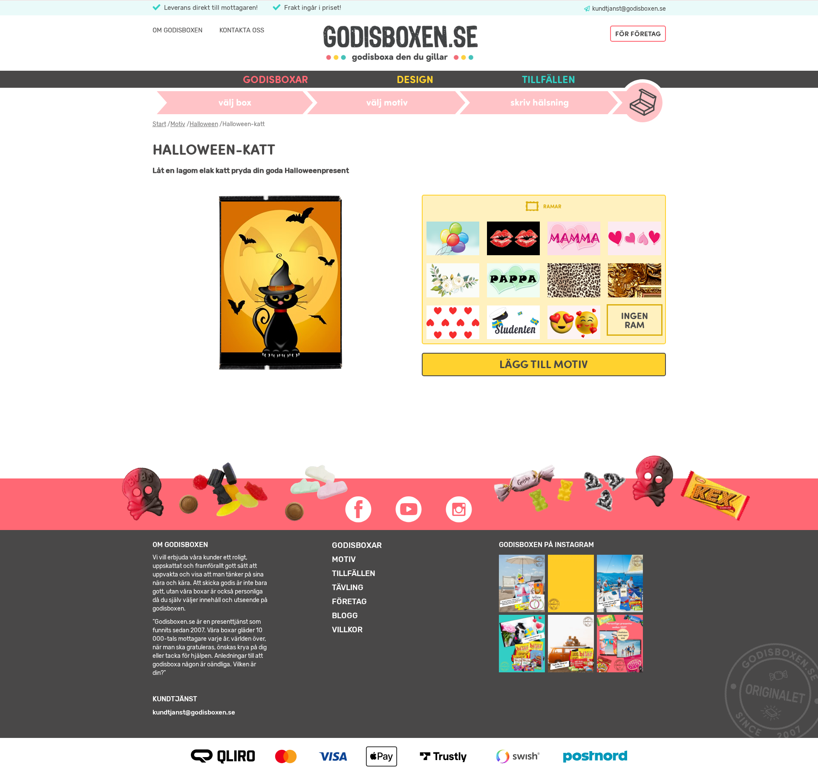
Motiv (177, 124)
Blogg (345, 615)
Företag (349, 601)
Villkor (347, 629)
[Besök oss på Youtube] (409, 509)
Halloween (204, 124)
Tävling (347, 587)
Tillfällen (548, 79)
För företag (638, 33)
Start (159, 124)
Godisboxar (275, 79)
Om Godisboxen (177, 30)
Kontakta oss (241, 30)
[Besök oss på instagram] (459, 509)
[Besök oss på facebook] (358, 509)
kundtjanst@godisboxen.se (628, 8)
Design (415, 79)
